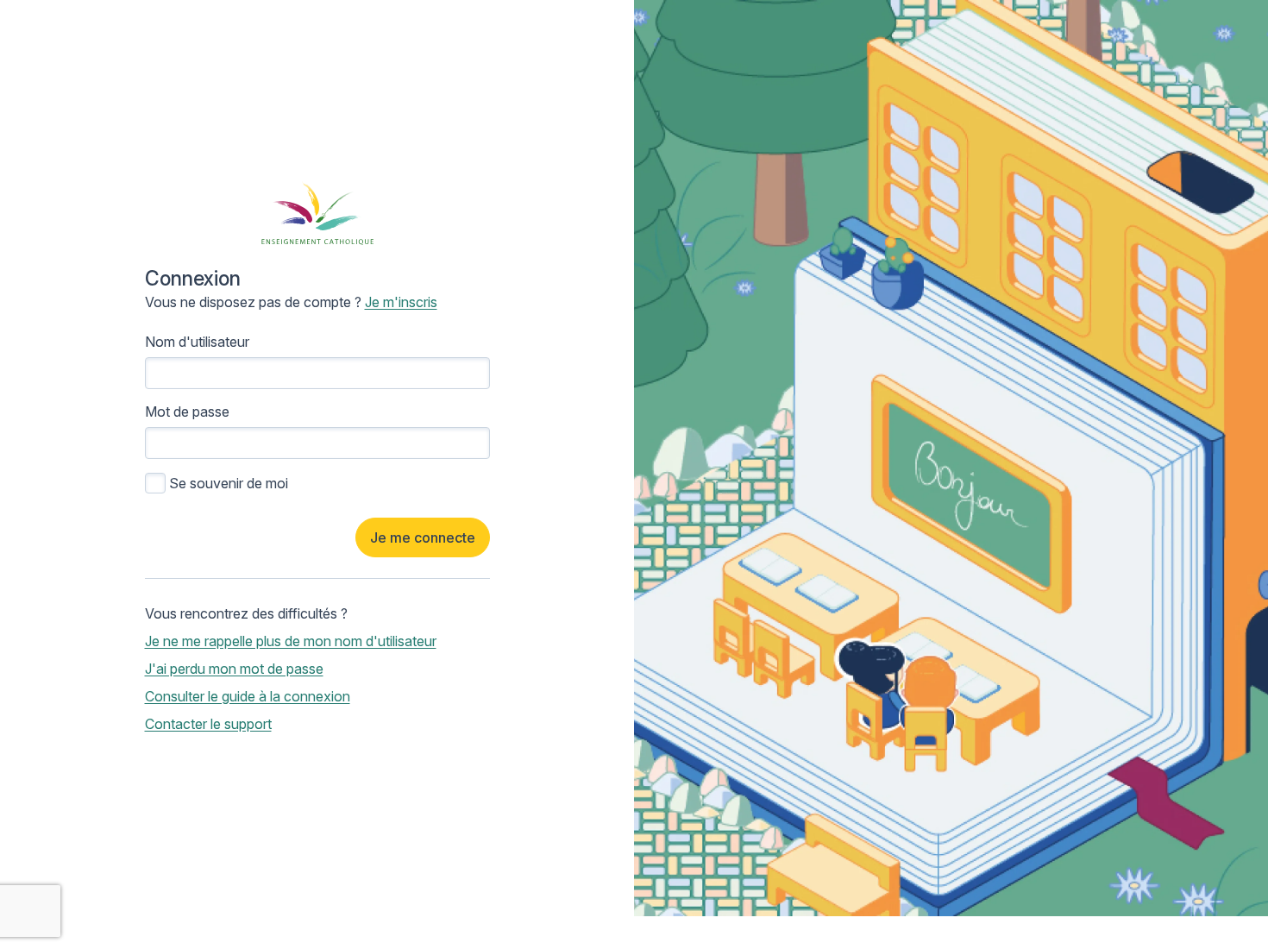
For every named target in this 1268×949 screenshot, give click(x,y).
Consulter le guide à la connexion (247, 696)
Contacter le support (208, 723)
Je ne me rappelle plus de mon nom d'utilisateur (290, 641)
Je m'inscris (401, 302)
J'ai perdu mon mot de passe (234, 668)
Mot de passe (187, 411)
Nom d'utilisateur (197, 341)
